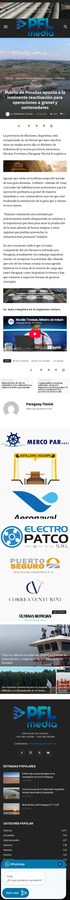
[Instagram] (30, 752)
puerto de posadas (41, 361)
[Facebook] (29, 126)
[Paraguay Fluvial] (8, 114)
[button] (60, 864)
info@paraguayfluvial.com (42, 743)
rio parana (58, 361)
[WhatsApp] (51, 126)
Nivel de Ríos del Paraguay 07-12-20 (40, 805)
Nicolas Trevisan (21, 361)
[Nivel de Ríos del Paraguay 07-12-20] (11, 809)
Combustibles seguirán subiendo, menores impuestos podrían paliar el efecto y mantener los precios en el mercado (52, 387)
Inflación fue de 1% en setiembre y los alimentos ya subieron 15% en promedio (17, 385)
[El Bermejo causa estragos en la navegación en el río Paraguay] (11, 777)
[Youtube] (48, 753)
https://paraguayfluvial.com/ (39, 409)
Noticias (9, 78)
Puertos (40, 86)
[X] (36, 126)
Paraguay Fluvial (23, 114)
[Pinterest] (44, 126)
